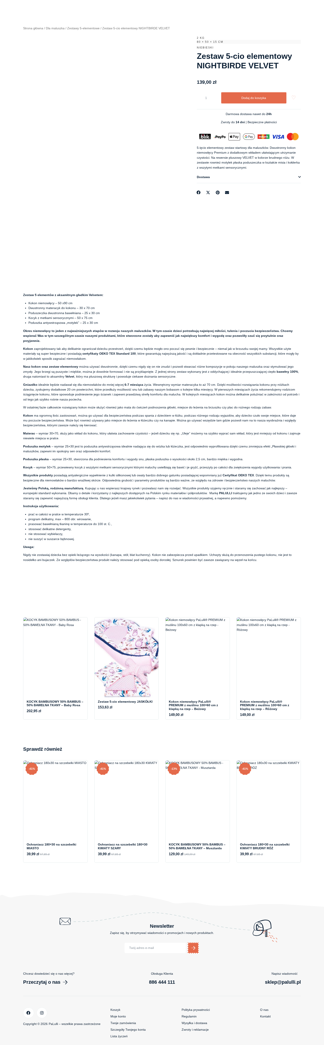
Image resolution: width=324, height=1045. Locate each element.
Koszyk (115, 1009)
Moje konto (118, 1016)
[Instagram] (42, 1013)
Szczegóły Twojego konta (128, 1029)
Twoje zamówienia (123, 1023)
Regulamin (189, 1016)
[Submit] (193, 948)
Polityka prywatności (196, 1009)
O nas (264, 1009)
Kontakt (265, 1016)
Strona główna (33, 28)
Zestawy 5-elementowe (83, 28)
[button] (249, 177)
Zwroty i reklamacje (195, 1029)
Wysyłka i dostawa (194, 1023)
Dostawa (203, 177)
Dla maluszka (55, 28)
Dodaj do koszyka (253, 98)
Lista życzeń (119, 1036)
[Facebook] (28, 1013)
